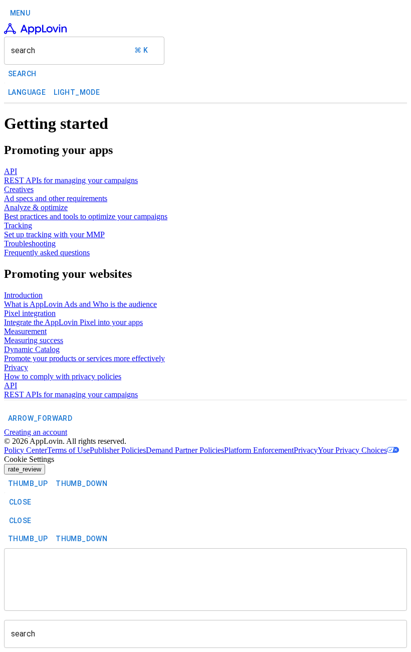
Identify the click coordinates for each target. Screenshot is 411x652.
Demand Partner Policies (185, 450)
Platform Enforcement (259, 450)
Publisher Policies (118, 450)
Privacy (306, 450)
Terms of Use (68, 450)
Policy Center (25, 450)
